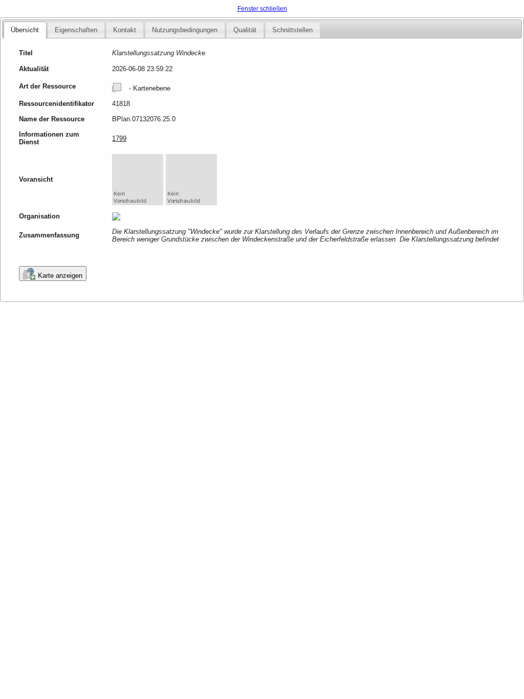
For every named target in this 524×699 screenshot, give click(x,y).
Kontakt (124, 30)
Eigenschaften (76, 30)
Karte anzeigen (60, 275)
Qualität (244, 30)
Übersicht (25, 30)
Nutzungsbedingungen (184, 30)
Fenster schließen (262, 8)
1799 (119, 138)
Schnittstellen (292, 30)
